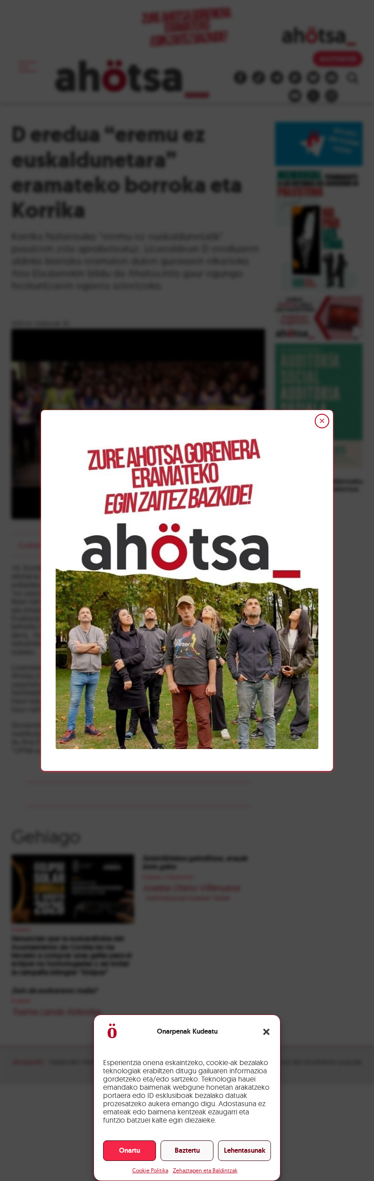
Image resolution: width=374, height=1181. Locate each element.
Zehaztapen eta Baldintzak (205, 1170)
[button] (266, 1031)
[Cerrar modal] (322, 421)
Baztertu (187, 1150)
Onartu (129, 1150)
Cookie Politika (150, 1170)
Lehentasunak (244, 1150)
